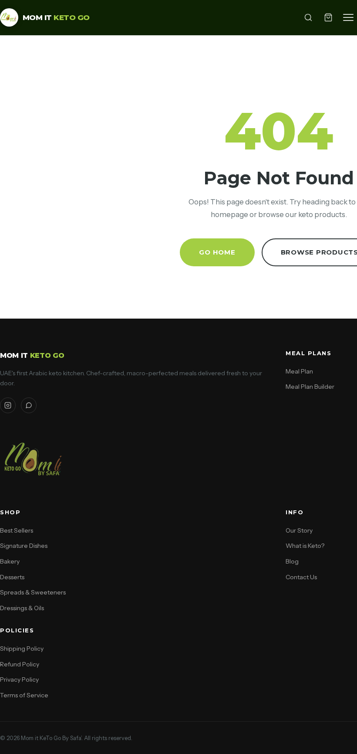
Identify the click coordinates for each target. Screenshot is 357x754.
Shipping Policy (22, 648)
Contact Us (301, 577)
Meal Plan (299, 371)
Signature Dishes (23, 546)
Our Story (299, 530)
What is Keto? (305, 546)
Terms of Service (24, 695)
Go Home (217, 252)
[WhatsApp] (29, 405)
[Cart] (328, 17)
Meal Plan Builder (310, 387)
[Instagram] (8, 405)
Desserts (12, 577)
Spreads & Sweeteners (33, 592)
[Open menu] (348, 17)
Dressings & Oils (22, 608)
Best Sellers (16, 530)
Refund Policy (19, 664)
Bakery (10, 561)
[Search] (308, 17)
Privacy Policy (19, 679)
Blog (292, 561)
